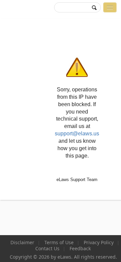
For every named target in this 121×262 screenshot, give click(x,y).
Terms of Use (59, 242)
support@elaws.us (77, 133)
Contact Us (47, 249)
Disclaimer (22, 242)
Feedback (80, 249)
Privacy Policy (99, 242)
